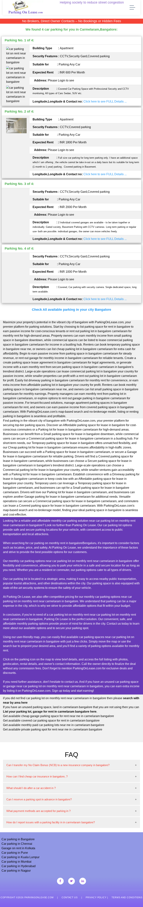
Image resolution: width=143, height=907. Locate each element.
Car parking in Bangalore (18, 839)
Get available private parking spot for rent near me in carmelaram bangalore (52, 729)
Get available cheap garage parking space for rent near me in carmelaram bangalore (58, 716)
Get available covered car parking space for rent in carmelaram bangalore (51, 720)
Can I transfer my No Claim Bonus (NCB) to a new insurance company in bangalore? (57, 765)
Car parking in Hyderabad (18, 866)
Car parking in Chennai (16, 843)
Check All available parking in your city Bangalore (71, 309)
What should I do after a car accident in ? (31, 788)
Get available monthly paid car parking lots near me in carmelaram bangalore (53, 725)
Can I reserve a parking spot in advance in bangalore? (39, 799)
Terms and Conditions (127, 897)
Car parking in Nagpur (16, 870)
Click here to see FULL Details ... (105, 101)
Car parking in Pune (14, 852)
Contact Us (70, 897)
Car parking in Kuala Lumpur (20, 857)
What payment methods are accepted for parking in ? (38, 810)
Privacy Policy (96, 897)
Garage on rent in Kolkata (18, 848)
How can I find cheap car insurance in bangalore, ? (37, 776)
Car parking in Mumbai (16, 861)
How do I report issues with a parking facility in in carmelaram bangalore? (50, 822)
